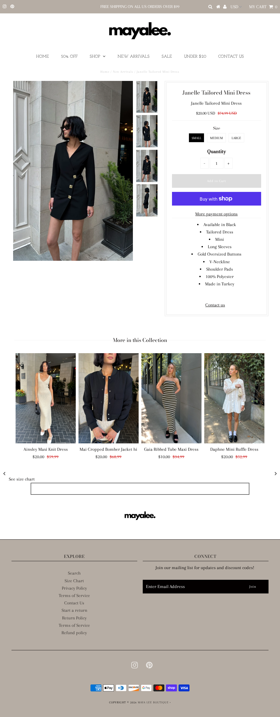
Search (74, 573)
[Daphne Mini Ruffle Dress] (234, 398)
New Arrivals (134, 57)
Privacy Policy (74, 588)
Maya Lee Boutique (153, 702)
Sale (167, 57)
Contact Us (231, 57)
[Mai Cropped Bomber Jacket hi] (108, 398)
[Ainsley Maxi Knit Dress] (46, 398)
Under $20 (195, 57)
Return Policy (74, 618)
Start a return (74, 610)
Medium (216, 138)
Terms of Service (74, 595)
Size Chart (74, 580)
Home (42, 57)
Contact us (215, 305)
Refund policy (74, 632)
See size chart (22, 479)
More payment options (216, 213)
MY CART (263, 6)
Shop (95, 57)
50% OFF (69, 57)
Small (196, 138)
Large (236, 138)
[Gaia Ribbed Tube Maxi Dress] (171, 398)
